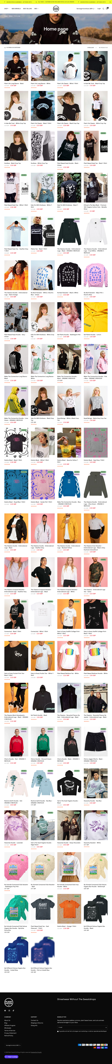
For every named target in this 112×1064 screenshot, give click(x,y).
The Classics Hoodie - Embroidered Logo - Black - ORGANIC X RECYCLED (68, 250)
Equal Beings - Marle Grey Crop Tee (95, 418)
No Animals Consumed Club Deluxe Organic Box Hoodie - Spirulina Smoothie (15, 928)
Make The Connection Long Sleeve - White (42, 377)
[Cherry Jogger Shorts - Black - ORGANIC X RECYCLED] (96, 741)
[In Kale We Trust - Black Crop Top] (96, 66)
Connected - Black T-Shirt (12, 631)
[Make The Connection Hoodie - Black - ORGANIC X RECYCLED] (69, 359)
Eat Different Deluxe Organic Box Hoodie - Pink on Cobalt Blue (41, 969)
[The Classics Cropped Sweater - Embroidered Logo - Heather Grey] (16, 572)
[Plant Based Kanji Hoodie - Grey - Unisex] (16, 317)
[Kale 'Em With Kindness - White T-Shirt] (43, 188)
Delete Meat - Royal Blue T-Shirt (14, 502)
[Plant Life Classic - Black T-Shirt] (43, 106)
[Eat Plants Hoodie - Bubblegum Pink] (69, 317)
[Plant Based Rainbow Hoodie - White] (96, 656)
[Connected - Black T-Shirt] (16, 614)
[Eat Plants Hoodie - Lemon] (96, 317)
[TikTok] (15, 1010)
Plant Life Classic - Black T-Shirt (41, 123)
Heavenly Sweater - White (92, 843)
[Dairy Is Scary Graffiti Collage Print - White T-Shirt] (69, 614)
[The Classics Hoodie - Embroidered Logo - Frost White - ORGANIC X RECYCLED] (96, 231)
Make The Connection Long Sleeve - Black (16, 377)
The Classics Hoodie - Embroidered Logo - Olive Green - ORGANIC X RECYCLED (95, 504)
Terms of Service (9, 1030)
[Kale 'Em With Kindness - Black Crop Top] (43, 401)
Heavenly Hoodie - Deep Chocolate (68, 843)
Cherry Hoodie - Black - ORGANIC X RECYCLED (68, 760)
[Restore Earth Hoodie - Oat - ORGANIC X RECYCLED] (16, 783)
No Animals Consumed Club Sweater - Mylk (43, 885)
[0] (106, 8)
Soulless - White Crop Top (39, 163)
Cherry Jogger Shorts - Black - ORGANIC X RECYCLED (93, 760)
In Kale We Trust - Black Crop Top (94, 83)
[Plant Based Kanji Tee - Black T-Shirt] (96, 146)
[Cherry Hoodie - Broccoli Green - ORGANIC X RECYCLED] (43, 741)
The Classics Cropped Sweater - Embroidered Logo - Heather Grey (15, 590)
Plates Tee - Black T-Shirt (39, 249)
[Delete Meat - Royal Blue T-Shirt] (16, 484)
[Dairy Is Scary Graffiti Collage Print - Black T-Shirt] (96, 614)
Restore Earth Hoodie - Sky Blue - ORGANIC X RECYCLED (41, 802)
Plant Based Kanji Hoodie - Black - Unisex (68, 164)
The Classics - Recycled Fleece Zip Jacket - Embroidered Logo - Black (95, 716)
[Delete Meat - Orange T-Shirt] (69, 909)
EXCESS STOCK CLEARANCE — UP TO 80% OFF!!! (57, 2)
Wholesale (7, 1028)
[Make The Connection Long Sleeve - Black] (16, 359)
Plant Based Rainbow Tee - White (68, 673)
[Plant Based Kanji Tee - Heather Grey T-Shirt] (16, 231)
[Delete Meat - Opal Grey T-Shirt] (96, 443)
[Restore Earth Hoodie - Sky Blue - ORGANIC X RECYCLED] (43, 783)
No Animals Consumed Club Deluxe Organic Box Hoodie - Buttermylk (95, 885)
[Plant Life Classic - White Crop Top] (96, 106)
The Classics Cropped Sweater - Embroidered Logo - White (67, 590)
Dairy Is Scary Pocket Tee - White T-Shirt (42, 674)
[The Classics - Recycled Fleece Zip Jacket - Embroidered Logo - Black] (96, 698)
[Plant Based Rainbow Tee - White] (69, 656)
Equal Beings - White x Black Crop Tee (68, 419)
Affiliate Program (9, 1025)
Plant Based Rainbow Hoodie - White (96, 673)
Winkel (11, 16)
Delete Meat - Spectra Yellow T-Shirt (67, 461)
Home (5, 16)
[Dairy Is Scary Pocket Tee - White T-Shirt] (43, 656)
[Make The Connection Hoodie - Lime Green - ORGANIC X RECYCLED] (16, 401)
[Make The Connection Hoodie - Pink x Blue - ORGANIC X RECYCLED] (96, 359)
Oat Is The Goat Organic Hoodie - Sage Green (41, 844)
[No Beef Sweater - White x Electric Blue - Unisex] (43, 275)
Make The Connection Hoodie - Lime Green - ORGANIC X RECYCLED (16, 419)
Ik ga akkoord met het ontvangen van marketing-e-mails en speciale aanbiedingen (83, 1031)
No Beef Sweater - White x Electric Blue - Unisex (42, 294)
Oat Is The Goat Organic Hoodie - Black (68, 802)
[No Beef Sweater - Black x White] (69, 275)
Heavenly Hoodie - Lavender (13, 843)
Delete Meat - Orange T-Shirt (66, 926)
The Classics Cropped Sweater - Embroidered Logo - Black (41, 590)
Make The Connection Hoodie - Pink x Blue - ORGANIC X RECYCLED (95, 377)
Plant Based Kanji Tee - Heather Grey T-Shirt (16, 250)
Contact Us (34, 1020)
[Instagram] (10, 1011)
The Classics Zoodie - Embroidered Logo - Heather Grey (42, 547)
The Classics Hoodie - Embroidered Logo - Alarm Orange (15, 294)
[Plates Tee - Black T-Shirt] (43, 231)
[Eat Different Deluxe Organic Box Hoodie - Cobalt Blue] (16, 951)
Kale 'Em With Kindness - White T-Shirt (41, 206)
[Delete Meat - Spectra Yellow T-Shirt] (69, 443)
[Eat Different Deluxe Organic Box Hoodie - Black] (96, 909)
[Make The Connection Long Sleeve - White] (43, 359)
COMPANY (7, 1017)
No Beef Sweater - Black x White (67, 293)
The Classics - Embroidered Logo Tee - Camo (94, 590)
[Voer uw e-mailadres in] (106, 1027)
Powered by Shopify (36, 1052)
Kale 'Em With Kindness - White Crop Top (42, 335)
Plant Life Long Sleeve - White (40, 83)
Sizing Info (34, 1025)
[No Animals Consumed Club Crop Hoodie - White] (69, 867)
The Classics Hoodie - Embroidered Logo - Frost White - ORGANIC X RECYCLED (95, 251)
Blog (5, 1023)
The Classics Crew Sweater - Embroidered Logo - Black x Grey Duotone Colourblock (94, 548)
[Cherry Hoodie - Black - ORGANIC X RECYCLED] (69, 741)
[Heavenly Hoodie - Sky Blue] (96, 783)
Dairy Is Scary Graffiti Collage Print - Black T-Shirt (95, 632)
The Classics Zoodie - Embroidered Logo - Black (15, 547)
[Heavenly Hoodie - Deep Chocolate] (69, 825)
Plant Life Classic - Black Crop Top (68, 123)
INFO (35, 8)
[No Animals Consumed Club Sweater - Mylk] (43, 867)
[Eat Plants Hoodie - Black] (43, 698)
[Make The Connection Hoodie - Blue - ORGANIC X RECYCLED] (69, 484)
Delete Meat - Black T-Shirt (13, 460)
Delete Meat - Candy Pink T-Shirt (41, 502)
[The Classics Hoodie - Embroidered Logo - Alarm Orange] (16, 275)
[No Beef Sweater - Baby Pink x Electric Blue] (96, 275)
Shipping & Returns (37, 1023)
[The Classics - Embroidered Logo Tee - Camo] (96, 572)
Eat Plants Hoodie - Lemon (92, 334)
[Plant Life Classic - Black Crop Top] (69, 106)
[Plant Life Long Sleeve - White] (43, 66)
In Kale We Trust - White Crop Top (15, 123)
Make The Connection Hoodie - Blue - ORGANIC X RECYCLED (69, 503)
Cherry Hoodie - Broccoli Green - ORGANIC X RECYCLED (41, 760)
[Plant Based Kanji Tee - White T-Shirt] (16, 188)
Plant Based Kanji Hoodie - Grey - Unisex (15, 335)
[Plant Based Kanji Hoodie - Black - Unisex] (69, 146)
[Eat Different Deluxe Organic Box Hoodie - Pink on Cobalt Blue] (43, 951)
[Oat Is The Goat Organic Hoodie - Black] (69, 783)
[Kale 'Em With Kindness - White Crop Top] (43, 317)
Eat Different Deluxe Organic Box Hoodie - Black (94, 927)
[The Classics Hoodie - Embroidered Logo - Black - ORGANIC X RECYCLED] (69, 231)
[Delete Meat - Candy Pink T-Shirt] (43, 484)
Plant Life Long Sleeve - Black (14, 83)
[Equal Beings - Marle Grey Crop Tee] (96, 401)
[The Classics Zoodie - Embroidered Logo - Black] (16, 528)
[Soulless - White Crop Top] (43, 146)
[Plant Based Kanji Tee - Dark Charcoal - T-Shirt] (43, 909)
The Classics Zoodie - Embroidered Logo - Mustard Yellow (68, 547)
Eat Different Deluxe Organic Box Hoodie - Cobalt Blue (14, 969)
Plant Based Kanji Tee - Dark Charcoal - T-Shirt (40, 927)
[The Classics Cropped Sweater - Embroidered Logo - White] (69, 572)
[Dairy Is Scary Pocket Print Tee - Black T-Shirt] (16, 656)
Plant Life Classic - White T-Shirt (67, 83)
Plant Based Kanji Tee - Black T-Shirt (95, 163)
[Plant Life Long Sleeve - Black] (16, 66)
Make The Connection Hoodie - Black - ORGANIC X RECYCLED (67, 377)
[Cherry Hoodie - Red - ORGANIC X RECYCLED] (16, 741)
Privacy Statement (10, 1033)
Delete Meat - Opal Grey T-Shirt (94, 460)
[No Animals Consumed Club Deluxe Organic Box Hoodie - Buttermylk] (96, 867)
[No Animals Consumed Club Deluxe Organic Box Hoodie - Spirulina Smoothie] (16, 909)
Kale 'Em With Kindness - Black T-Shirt (67, 206)
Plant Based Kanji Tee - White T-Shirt (16, 205)
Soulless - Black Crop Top (12, 163)
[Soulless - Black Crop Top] (16, 146)
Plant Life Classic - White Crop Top (95, 123)
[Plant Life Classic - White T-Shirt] (69, 66)
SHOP (6, 8)
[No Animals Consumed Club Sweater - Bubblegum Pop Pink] (16, 867)
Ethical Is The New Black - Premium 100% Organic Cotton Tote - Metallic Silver (95, 207)
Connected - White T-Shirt (39, 631)
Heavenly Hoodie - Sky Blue (93, 801)
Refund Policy (8, 1035)
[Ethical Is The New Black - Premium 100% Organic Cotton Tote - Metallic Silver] (96, 188)
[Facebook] (6, 1011)
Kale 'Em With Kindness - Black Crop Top (42, 419)
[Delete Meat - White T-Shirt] (43, 443)
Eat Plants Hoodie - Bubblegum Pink (68, 334)
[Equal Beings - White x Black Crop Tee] (69, 401)
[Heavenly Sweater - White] (96, 825)
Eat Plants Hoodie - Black (39, 715)
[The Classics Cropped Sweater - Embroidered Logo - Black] (43, 572)
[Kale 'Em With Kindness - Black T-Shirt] (69, 188)
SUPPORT (34, 1017)
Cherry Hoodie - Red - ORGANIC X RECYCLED (15, 760)
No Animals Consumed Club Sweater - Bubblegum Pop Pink (16, 885)
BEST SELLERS (27, 8)
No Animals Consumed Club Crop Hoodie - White (68, 885)
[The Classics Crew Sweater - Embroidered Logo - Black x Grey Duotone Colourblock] (96, 528)
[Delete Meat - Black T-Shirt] (16, 443)
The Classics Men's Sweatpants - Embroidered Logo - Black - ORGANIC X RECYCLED (16, 717)
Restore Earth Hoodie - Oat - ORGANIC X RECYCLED (13, 802)
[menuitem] (7, 9)
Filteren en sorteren (13, 47)
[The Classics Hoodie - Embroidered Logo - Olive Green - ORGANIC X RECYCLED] (96, 484)
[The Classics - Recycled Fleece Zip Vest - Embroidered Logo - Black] (69, 698)
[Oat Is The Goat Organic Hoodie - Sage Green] (43, 825)
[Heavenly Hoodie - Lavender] (16, 825)
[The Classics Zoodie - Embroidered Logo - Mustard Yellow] (69, 528)
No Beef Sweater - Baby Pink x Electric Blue (93, 294)
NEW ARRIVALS (16, 8)
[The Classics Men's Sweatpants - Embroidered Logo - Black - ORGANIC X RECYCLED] (16, 698)
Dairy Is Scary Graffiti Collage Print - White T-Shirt (68, 632)
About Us (7, 1020)
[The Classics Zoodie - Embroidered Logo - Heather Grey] (43, 528)
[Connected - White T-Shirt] (43, 614)
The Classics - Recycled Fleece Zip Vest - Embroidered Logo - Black (68, 716)
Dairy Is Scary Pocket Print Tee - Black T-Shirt (14, 674)
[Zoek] (103, 8)
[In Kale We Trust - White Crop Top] (16, 106)
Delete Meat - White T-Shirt (40, 460)
